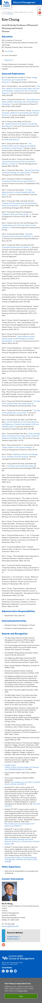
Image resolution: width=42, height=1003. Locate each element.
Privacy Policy (22, 991)
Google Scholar (12, 936)
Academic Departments (20, 12)
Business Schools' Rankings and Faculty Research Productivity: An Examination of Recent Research (22, 842)
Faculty (3, 13)
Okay (21, 996)
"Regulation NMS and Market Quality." (15, 214)
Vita (9, 51)
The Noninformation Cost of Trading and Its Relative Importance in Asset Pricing (19, 146)
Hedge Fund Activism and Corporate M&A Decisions (19, 80)
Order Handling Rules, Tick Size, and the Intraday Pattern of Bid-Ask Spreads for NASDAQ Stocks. (21, 436)
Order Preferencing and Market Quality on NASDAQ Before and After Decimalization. (18, 339)
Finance (30, 12)
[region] (21, 990)
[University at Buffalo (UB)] (6, 3)
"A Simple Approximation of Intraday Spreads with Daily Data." (18, 192)
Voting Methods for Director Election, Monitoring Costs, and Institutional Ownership (21, 102)
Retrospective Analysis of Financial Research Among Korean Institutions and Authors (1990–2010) (21, 859)
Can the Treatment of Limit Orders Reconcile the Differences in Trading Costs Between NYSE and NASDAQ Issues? (20, 424)
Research (8, 60)
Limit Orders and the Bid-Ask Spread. (20, 466)
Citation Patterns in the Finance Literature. (17, 447)
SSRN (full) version (10, 139)
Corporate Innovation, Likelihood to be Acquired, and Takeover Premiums (21, 113)
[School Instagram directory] (7, 971)
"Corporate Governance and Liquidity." (15, 247)
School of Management (24, 2)
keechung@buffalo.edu (10, 926)
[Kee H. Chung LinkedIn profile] (3, 944)
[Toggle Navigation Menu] (40, 11)
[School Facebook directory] (11, 971)
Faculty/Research (7, 12)
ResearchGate (12, 939)
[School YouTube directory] (15, 971)
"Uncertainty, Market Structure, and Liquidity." (18, 181)
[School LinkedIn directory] (3, 971)
